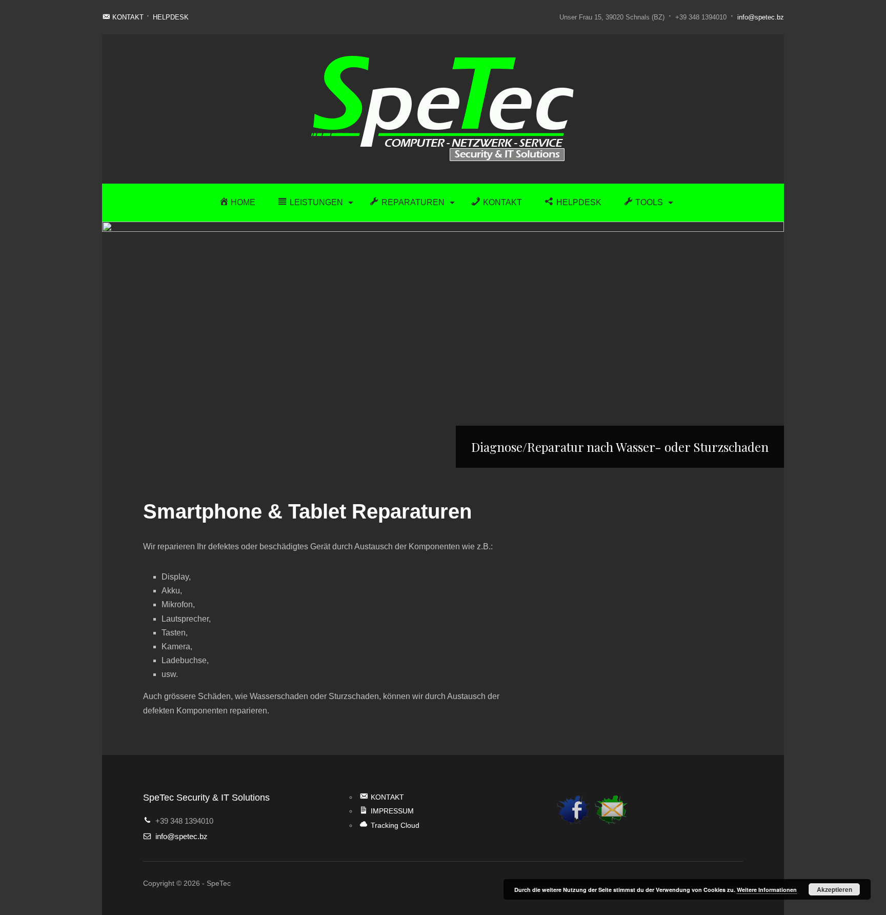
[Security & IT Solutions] (443, 108)
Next (773, 344)
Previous (112, 344)
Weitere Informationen (767, 889)
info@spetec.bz (760, 17)
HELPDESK (171, 17)
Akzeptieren (834, 889)
